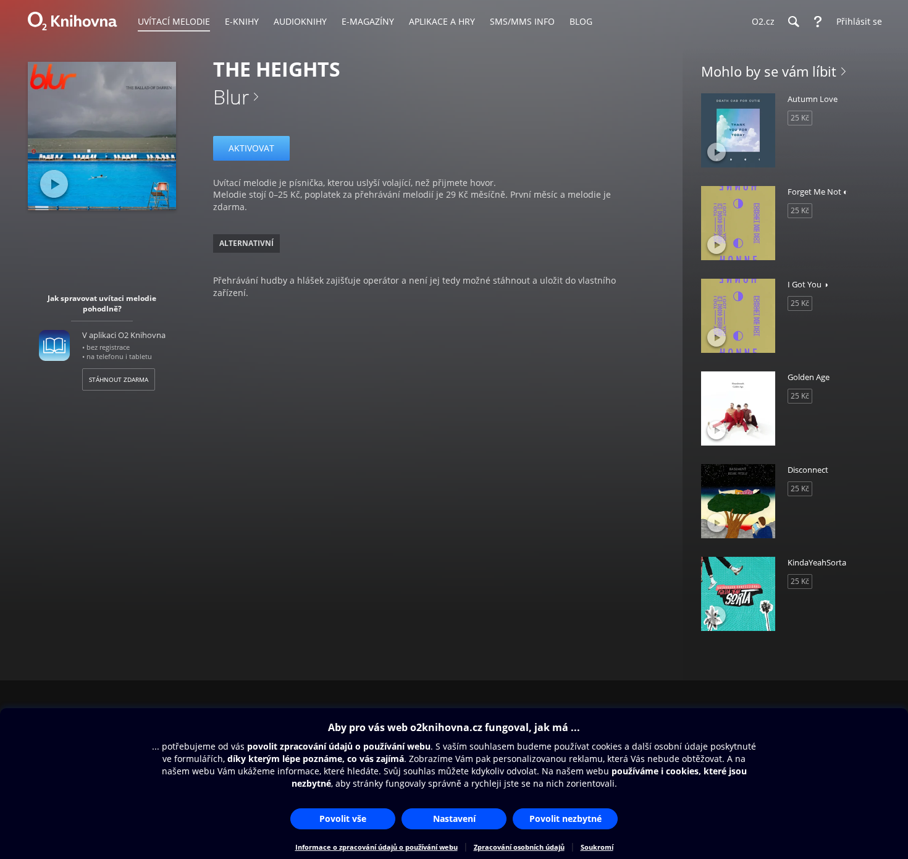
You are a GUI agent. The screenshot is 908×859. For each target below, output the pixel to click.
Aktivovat (251, 148)
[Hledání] (793, 21)
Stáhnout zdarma (118, 379)
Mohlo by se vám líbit (768, 71)
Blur (231, 96)
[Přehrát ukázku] (54, 184)
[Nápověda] (817, 21)
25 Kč (800, 117)
